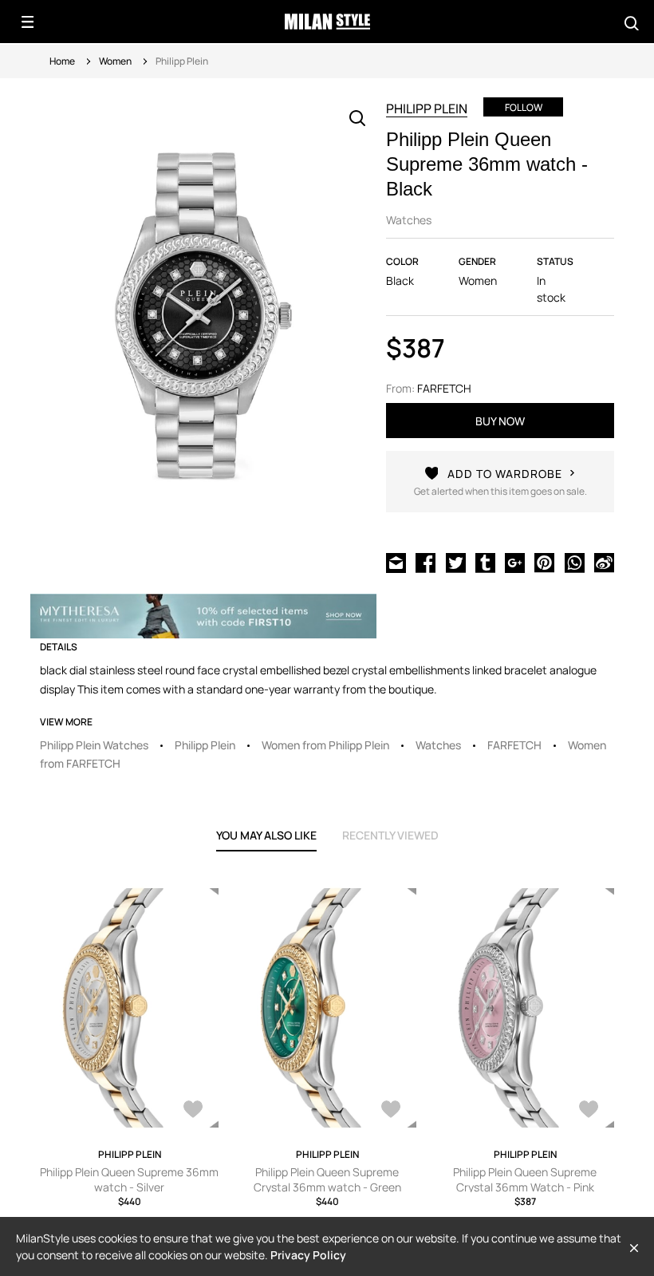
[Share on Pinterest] (544, 562)
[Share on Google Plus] (515, 562)
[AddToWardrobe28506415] (391, 1111)
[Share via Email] (396, 562)
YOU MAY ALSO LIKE (266, 835)
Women (115, 61)
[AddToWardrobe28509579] (588, 1111)
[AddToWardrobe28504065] (193, 1111)
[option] (203, 322)
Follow (523, 107)
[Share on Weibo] (604, 562)
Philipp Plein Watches (94, 745)
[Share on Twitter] (456, 562)
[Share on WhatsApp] (575, 562)
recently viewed (390, 835)
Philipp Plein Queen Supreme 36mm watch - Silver (129, 1179)
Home (62, 61)
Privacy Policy (308, 1254)
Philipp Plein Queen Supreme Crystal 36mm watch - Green (327, 1179)
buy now (500, 421)
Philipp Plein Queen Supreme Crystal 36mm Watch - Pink (525, 1179)
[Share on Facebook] (425, 562)
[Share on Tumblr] (485, 562)
